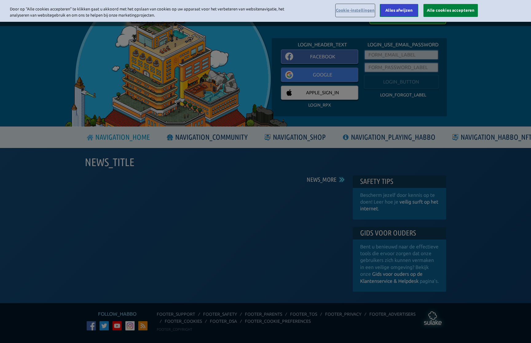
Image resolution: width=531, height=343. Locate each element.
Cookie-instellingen (355, 10)
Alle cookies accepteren (450, 10)
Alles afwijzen (399, 10)
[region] (265, 11)
